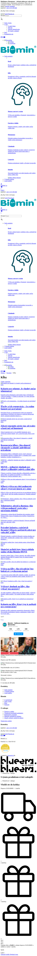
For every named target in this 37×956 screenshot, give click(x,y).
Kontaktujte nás (8, 34)
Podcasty (6, 704)
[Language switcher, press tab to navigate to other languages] (8, 40)
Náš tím (10, 27)
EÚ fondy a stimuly (13, 31)
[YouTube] (4, 37)
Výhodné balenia (9, 179)
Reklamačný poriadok (10, 714)
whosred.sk (10, 755)
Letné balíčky (8, 181)
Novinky (9, 373)
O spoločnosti (8, 700)
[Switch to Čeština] (11, 42)
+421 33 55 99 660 (11, 8)
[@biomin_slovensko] (4, 624)
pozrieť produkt (9, 6)
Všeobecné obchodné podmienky (13, 713)
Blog (5, 32)
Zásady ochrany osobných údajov (13, 718)
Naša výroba (7, 23)
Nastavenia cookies (6, 721)
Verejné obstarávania (14, 29)
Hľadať (3, 15)
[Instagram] (3, 37)
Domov (3, 373)
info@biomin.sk (9, 14)
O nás (6, 24)
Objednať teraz (14, 954)
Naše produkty (8, 56)
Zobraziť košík (5, 954)
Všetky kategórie (5, 381)
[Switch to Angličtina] (11, 43)
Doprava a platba (9, 711)
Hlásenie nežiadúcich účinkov (12, 716)
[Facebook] (1, 37)
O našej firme (12, 26)
